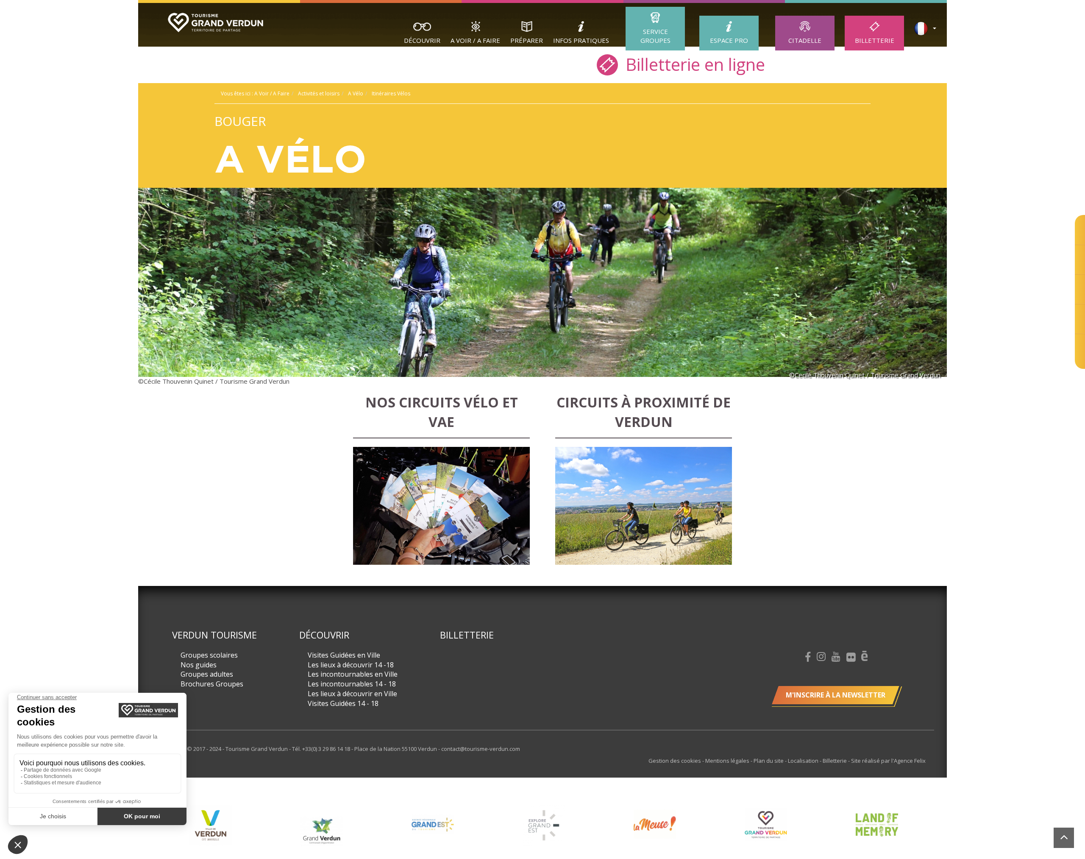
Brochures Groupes (212, 684)
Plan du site (769, 760)
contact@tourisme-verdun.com (480, 749)
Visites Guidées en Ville (344, 655)
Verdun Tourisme (214, 634)
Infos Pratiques (581, 40)
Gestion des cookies (675, 760)
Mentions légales (728, 760)
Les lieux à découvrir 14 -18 (351, 664)
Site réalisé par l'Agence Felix (888, 760)
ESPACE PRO (729, 40)
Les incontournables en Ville (353, 674)
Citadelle (804, 40)
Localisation (804, 760)
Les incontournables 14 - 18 (352, 684)
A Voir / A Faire (475, 40)
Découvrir (422, 40)
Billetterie (874, 40)
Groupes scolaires (209, 655)
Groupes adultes (207, 674)
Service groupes (655, 36)
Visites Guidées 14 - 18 (343, 703)
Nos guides (199, 664)
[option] (297, 831)
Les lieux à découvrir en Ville (352, 693)
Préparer (526, 40)
